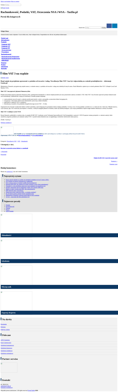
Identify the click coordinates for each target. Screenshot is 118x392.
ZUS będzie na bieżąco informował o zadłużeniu (19, 181)
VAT (19, 141)
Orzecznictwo (6, 50)
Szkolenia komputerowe (7, 345)
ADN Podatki (9, 211)
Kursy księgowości (6, 342)
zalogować (10, 171)
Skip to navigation (6, 1)
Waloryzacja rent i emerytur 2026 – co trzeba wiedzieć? (21, 192)
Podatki (4, 42)
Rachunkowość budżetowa (11, 58)
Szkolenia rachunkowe (7, 353)
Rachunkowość (6, 54)
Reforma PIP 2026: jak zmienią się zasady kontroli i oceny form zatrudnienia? (27, 184)
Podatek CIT (6, 46)
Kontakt (4, 68)
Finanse (3, 63)
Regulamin (4, 324)
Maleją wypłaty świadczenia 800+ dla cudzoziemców (20, 189)
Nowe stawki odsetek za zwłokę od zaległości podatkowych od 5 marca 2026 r (27, 179)
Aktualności (5, 40)
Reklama (3, 327)
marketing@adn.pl (6, 386)
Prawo (3, 65)
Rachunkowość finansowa (10, 57)
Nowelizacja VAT (11, 141)
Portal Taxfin (31, 390)
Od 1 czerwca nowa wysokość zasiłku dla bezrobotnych (21, 183)
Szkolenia (4, 67)
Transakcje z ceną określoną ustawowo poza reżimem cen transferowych (25, 186)
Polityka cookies (5, 329)
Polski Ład (4, 38)
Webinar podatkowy (6, 122)
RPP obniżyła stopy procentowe (14, 190)
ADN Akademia (5, 340)
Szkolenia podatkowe (6, 350)
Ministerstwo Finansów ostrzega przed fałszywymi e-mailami (22, 195)
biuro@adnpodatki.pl (24, 135)
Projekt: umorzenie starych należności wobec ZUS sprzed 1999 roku (24, 187)
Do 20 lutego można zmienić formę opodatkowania (20, 193)
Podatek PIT (6, 48)
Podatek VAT (6, 44)
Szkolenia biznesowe (6, 348)
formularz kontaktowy (7, 387)
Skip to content (15, 1)
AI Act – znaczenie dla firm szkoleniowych (17, 197)
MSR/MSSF (5, 60)
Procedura (5, 52)
